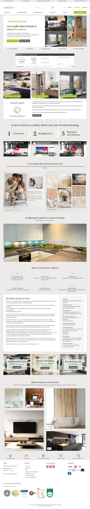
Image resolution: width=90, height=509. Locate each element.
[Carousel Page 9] (51, 260)
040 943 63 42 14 (7, 468)
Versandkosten (47, 504)
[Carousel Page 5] (39, 260)
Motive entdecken (24, 41)
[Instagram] (50, 466)
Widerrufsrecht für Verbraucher (32, 471)
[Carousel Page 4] (36, 260)
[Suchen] (52, 7)
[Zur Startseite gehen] (8, 7)
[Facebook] (47, 466)
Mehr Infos (70, 66)
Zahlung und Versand (30, 473)
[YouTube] (53, 466)
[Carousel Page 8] (48, 260)
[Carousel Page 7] (45, 260)
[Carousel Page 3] (33, 260)
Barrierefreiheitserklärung (31, 477)
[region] (45, 243)
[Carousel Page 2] (30, 260)
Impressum (28, 466)
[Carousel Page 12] (60, 260)
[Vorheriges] (4, 243)
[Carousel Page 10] (54, 260)
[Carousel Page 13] (63, 260)
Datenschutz (28, 468)
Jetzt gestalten (16, 367)
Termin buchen (37, 115)
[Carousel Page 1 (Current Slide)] (27, 260)
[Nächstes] (86, 243)
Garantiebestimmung (30, 475)
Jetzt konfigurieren (80, 12)
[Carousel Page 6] (42, 260)
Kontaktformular (13, 473)
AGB (26, 469)
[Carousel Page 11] (57, 260)
